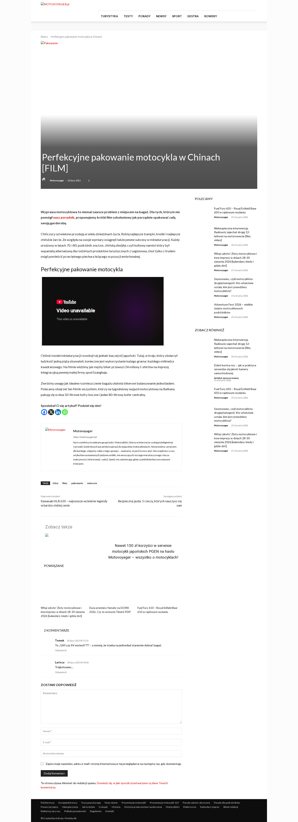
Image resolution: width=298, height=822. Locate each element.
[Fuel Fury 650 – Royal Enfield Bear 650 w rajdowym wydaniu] (159, 588)
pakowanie (77, 483)
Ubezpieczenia (70, 806)
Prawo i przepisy (49, 806)
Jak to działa (88, 806)
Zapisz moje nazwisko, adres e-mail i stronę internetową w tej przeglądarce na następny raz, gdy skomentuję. (113, 763)
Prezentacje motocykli (134, 802)
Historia (116, 806)
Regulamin (96, 811)
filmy (64, 483)
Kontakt (109, 811)
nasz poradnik (63, 217)
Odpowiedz (61, 650)
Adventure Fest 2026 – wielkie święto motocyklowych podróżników (233, 308)
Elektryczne (189, 806)
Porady (144, 16)
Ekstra (193, 16)
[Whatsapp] (65, 412)
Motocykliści (172, 806)
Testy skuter (111, 802)
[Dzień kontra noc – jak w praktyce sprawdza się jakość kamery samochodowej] (201, 370)
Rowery (210, 16)
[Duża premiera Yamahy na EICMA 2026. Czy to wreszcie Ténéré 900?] (111, 588)
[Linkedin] (58, 412)
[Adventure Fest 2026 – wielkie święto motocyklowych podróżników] (201, 309)
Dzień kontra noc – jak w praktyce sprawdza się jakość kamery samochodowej (235, 369)
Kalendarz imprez (209, 806)
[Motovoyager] (45, 180)
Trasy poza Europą (91, 802)
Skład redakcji (230, 806)
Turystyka (109, 16)
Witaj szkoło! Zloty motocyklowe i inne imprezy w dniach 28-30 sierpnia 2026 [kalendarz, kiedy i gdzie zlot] (63, 612)
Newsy (161, 16)
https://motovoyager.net (85, 437)
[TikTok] (247, 5)
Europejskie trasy (67, 802)
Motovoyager (57, 180)
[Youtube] (254, 5)
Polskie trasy (48, 802)
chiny (55, 483)
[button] (252, 16)
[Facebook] (234, 5)
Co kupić (103, 806)
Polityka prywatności (75, 811)
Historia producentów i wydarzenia (143, 806)
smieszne (92, 483)
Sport (177, 16)
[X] (51, 412)
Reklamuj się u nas (50, 811)
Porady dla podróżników (227, 802)
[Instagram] (241, 5)
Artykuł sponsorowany (226, 378)
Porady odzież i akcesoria (196, 802)
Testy (128, 16)
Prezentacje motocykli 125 (164, 802)
